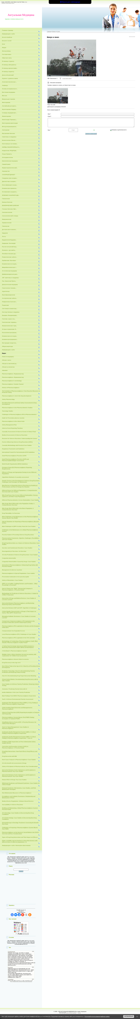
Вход (13, 3)
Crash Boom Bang (67, 78)
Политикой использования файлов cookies (97, 1016)
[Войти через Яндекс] (22, 914)
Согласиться (128, 1016)
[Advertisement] (21, 890)
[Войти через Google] (26, 914)
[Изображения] (57, 95)
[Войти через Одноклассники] (29, 914)
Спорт (58, 31)
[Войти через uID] (12, 914)
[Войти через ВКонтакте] (15, 914)
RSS (26, 2)
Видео (54, 31)
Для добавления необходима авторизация (21, 981)
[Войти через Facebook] (19, 914)
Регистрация (8, 3)
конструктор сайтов (71, 1012)
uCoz (79, 1012)
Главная (3, 3)
